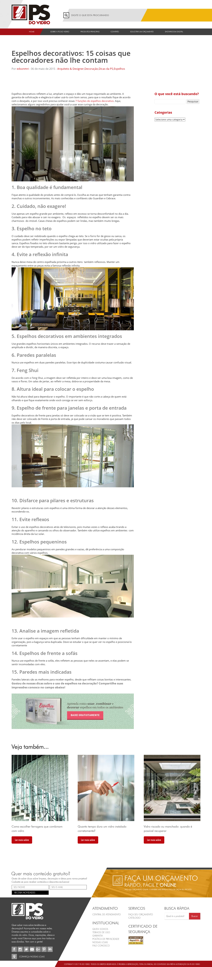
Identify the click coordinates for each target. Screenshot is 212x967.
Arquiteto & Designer (70, 69)
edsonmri (23, 69)
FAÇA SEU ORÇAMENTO (140, 914)
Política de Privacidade (105, 939)
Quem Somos (100, 929)
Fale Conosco (101, 945)
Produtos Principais (89, 31)
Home (31, 31)
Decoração (91, 69)
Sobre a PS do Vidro (59, 31)
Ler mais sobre (22, 840)
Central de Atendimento (106, 914)
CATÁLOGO (134, 917)
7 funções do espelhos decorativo (94, 101)
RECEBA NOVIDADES (24, 892)
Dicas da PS (106, 69)
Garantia (97, 935)
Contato (115, 31)
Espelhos (119, 69)
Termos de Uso (101, 932)
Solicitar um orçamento (142, 31)
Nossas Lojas (100, 942)
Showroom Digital (174, 31)
